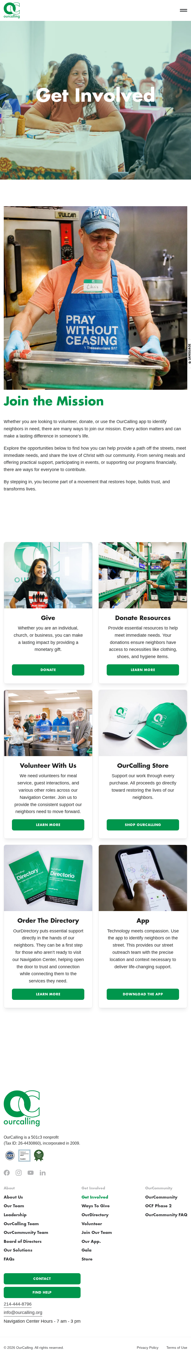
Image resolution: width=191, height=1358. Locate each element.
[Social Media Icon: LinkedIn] (43, 1173)
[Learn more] (143, 575)
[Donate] (48, 575)
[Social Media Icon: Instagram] (19, 1173)
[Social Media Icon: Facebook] (7, 1173)
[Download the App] (143, 878)
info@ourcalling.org (23, 1312)
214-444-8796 (18, 1304)
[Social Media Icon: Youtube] (31, 1173)
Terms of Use (176, 1348)
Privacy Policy (147, 1348)
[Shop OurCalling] (143, 723)
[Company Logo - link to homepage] (12, 10)
